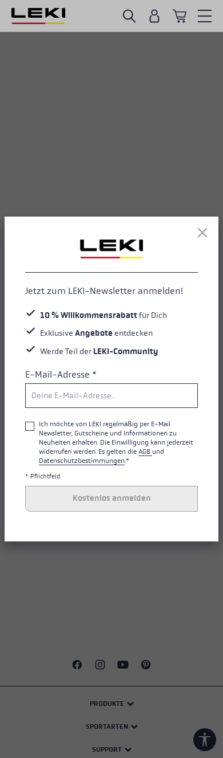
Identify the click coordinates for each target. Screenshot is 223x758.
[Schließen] (202, 232)
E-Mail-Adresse (61, 374)
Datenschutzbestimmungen (82, 461)
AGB (145, 451)
